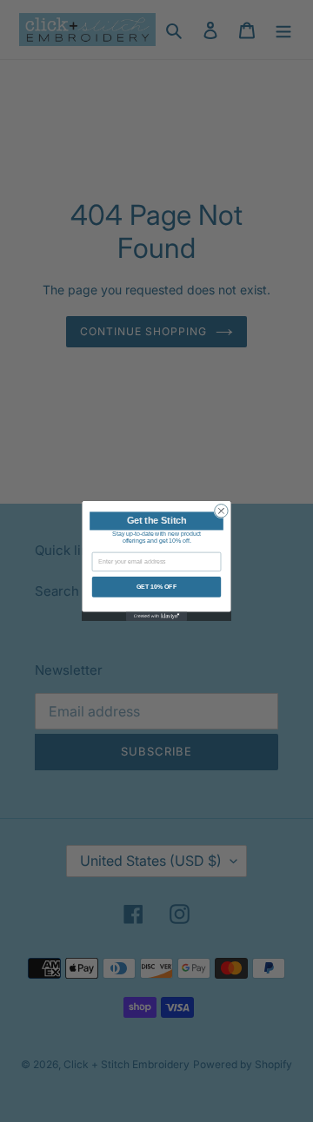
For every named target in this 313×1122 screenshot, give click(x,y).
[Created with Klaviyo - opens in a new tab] (156, 616)
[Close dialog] (221, 511)
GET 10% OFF (156, 587)
